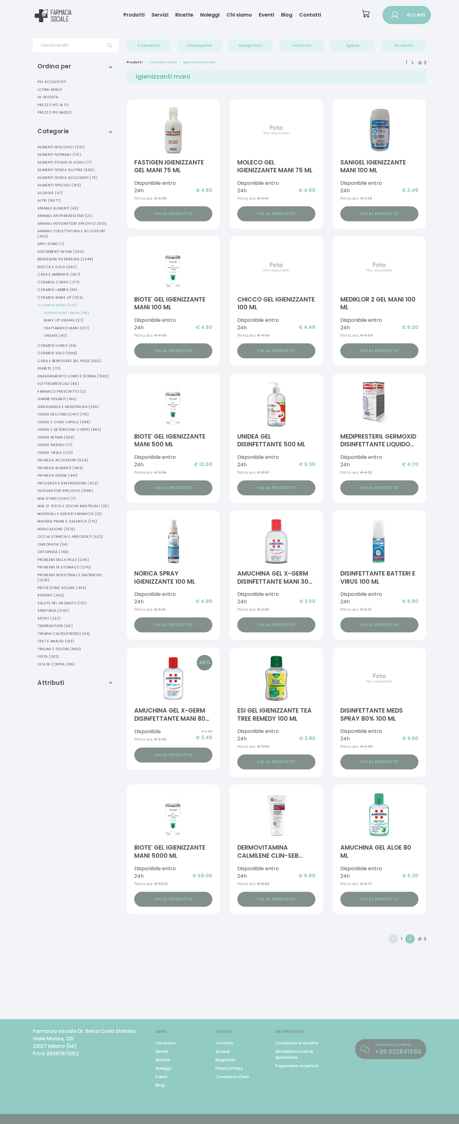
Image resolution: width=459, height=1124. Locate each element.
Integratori (251, 45)
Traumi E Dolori (59, 648)
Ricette (184, 14)
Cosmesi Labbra (57, 289)
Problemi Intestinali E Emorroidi (69, 577)
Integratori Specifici (65, 490)
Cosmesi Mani (57, 304)
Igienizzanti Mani (66, 312)
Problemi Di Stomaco (64, 567)
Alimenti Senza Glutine (66, 169)
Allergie (50, 192)
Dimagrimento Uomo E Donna (73, 376)
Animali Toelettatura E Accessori (71, 233)
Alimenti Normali (59, 154)
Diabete (49, 368)
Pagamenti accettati (297, 1065)
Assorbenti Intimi (60, 251)
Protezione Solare (61, 587)
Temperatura (55, 625)
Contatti (310, 14)
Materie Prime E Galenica (67, 521)
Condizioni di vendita (296, 1043)
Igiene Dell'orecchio (63, 414)
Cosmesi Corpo (58, 282)
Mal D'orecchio (56, 498)
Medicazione (56, 529)
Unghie (55, 335)
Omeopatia (199, 45)
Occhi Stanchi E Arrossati (70, 536)
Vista (48, 656)
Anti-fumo (51, 243)
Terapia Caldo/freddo (63, 633)
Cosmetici (148, 45)
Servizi (159, 14)
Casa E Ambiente (59, 274)
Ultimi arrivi (49, 89)
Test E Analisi (55, 641)
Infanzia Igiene (57, 475)
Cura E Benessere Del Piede (69, 360)
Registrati (225, 1060)
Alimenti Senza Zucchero (67, 177)
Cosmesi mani (162, 62)
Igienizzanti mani (199, 62)
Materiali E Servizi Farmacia (69, 513)
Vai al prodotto (173, 213)
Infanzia (302, 45)
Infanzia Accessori (62, 460)
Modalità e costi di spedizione (294, 1054)
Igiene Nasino (54, 444)
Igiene (352, 45)
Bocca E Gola (57, 266)
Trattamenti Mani (66, 328)
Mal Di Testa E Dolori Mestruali (73, 505)
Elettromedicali (58, 383)
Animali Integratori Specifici (72, 223)
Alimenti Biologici (61, 147)
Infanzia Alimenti (60, 467)
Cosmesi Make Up (60, 297)
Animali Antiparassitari (64, 215)
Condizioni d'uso (232, 1076)
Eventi (266, 14)
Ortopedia (53, 551)
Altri (49, 200)
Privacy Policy (229, 1068)
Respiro (50, 595)
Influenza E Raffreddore (67, 483)
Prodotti (134, 14)
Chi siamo (239, 14)
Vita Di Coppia (56, 664)
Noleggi (210, 14)
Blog (286, 14)
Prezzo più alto (53, 104)
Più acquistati (51, 81)
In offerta (47, 97)
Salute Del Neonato (61, 603)
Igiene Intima (56, 437)
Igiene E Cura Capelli (64, 422)
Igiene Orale (55, 452)
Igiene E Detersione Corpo (69, 429)
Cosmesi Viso (57, 353)
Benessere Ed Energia (65, 259)
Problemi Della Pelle (63, 559)
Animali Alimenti (58, 208)
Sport (49, 618)
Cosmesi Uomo (57, 345)
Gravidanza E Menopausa (68, 406)
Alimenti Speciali (59, 185)
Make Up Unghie (64, 320)
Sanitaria (53, 610)
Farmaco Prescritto (61, 391)
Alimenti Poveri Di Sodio (64, 162)
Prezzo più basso (54, 112)
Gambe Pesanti (57, 398)
